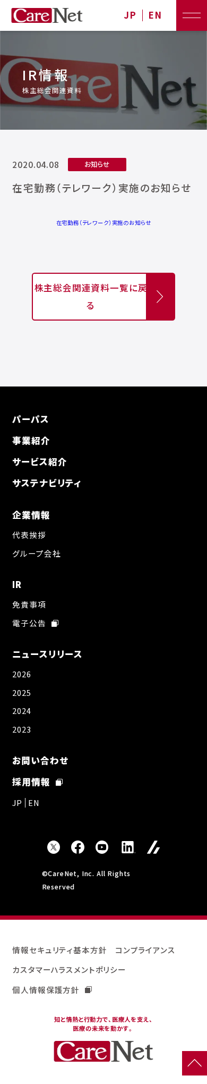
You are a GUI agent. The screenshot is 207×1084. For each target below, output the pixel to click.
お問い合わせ (40, 760)
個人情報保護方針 (46, 989)
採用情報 (31, 781)
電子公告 (29, 622)
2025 (21, 692)
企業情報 (31, 514)
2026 (21, 673)
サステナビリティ (47, 482)
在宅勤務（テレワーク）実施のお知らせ (103, 222)
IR (17, 584)
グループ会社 (36, 553)
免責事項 (29, 604)
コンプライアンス (145, 949)
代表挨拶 (29, 534)
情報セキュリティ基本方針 (59, 949)
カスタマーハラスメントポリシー (69, 969)
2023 (21, 729)
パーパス (30, 419)
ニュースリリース (47, 654)
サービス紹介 (39, 461)
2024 (21, 710)
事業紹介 (31, 440)
